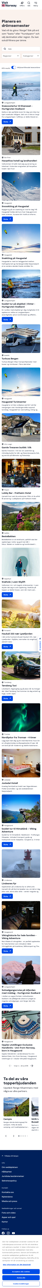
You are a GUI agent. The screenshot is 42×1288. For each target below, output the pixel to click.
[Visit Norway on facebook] (3, 1233)
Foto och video (9, 1212)
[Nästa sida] (31, 1065)
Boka (6, 121)
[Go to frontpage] (9, 4)
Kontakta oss (8, 1192)
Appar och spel (9, 1217)
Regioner (7, 55)
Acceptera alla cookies (21, 1271)
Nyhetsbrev (7, 1196)
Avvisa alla (21, 1278)
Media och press (9, 1201)
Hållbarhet (7, 1171)
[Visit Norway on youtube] (13, 1233)
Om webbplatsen (10, 1167)
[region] (21, 1261)
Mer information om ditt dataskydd (17, 1264)
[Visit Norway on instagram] (8, 1233)
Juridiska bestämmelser (13, 1176)
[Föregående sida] (10, 1065)
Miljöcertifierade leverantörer (28, 67)
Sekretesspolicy (9, 1180)
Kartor (5, 1221)
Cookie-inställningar (21, 1284)
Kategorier (28, 55)
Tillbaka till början (11, 1156)
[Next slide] (6, 1136)
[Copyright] (26, 1113)
